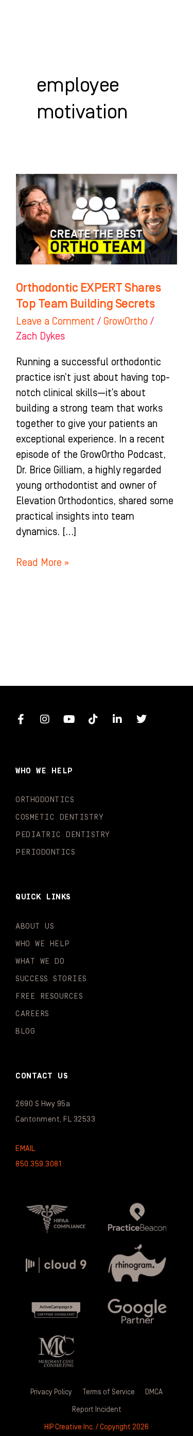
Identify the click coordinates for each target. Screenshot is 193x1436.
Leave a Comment (55, 321)
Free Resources (49, 996)
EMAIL (25, 1148)
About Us (34, 926)
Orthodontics (44, 799)
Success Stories (51, 978)
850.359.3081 (38, 1164)
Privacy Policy (51, 1392)
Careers (32, 1013)
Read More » (42, 562)
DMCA (154, 1392)
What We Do (39, 961)
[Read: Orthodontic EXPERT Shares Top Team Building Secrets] (96, 218)
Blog (25, 1031)
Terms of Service (108, 1392)
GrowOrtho (125, 321)
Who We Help (42, 943)
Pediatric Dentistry (62, 834)
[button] (164, 20)
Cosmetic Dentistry (59, 817)
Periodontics (45, 852)
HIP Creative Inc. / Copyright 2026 (96, 1427)
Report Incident (96, 1410)
